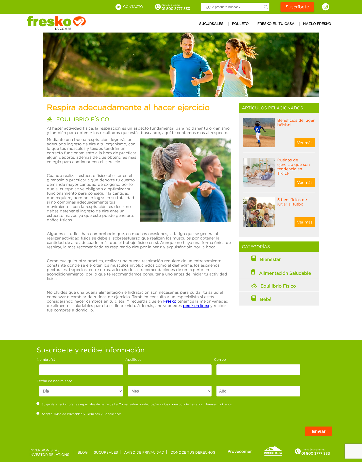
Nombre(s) (46, 359)
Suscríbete (297, 6)
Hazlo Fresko (317, 23)
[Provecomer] (240, 451)
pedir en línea (196, 305)
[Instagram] (325, 6)
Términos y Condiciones (103, 413)
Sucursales (211, 23)
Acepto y (81, 413)
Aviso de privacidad (144, 452)
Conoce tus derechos (192, 452)
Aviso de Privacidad (67, 413)
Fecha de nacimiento (54, 381)
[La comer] (56, 28)
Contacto (132, 6)
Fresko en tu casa (276, 23)
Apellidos (133, 359)
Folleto (240, 23)
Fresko (169, 301)
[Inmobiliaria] (273, 455)
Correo (220, 359)
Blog (83, 452)
